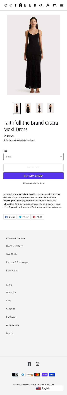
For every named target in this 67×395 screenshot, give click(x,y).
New (8, 300)
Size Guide (11, 254)
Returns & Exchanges (17, 262)
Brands (9, 333)
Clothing (10, 308)
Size (5, 151)
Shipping (7, 140)
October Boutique (28, 385)
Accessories (12, 325)
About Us (11, 292)
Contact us (12, 270)
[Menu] (61, 5)
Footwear (11, 317)
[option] (16, 108)
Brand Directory (14, 246)
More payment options (33, 183)
